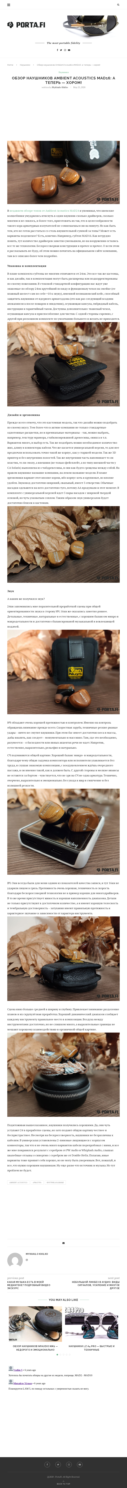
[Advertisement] (63, 114)
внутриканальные (55, 1182)
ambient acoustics (18, 1182)
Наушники (25, 65)
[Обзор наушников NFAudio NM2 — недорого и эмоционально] (35, 1324)
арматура (37, 1182)
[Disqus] (63, 1403)
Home (10, 65)
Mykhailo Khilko (60, 87)
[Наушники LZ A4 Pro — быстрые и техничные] (91, 1324)
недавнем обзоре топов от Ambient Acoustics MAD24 (44, 210)
